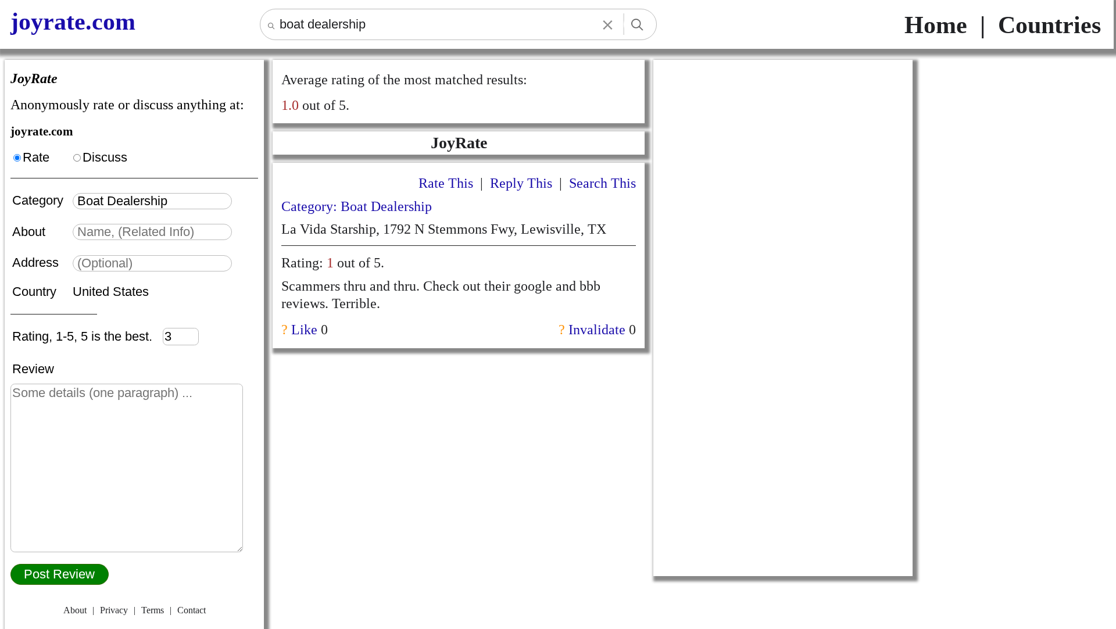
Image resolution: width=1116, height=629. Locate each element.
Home (935, 25)
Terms (152, 610)
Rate (36, 157)
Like (304, 329)
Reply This (521, 183)
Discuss (105, 157)
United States (111, 291)
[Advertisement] (783, 141)
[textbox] (152, 201)
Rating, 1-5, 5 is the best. (87, 336)
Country (36, 291)
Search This (602, 183)
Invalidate (596, 329)
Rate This (446, 183)
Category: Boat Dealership (356, 206)
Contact (191, 610)
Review (33, 369)
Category (41, 200)
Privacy (114, 610)
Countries (1049, 25)
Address (37, 262)
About (30, 231)
